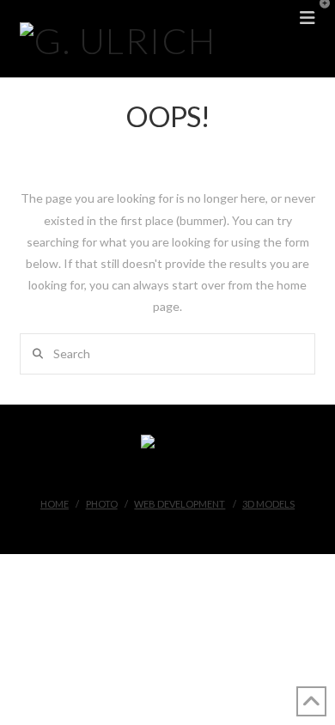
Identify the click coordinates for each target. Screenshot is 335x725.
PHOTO (102, 503)
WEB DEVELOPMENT (179, 503)
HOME (54, 503)
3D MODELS (268, 503)
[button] (318, 16)
